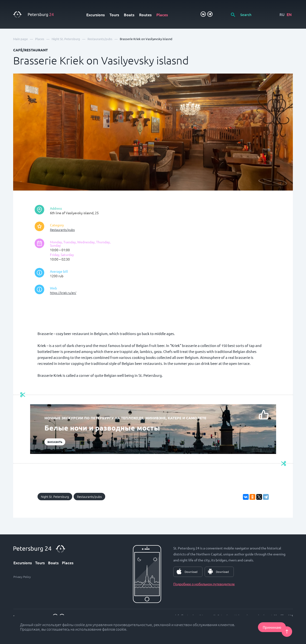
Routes (145, 14)
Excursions (95, 14)
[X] (259, 497)
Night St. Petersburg (55, 496)
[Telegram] (266, 497)
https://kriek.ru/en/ (63, 292)
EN (289, 14)
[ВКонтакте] (246, 497)
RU (281, 14)
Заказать (54, 442)
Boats (129, 14)
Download (191, 572)
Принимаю (272, 627)
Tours (114, 14)
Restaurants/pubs (62, 229)
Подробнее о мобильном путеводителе (204, 584)
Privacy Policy (22, 577)
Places (162, 14)
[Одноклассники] (252, 497)
